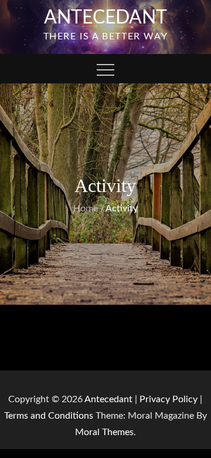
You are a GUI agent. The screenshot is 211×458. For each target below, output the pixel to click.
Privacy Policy (168, 399)
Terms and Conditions (50, 415)
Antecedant (105, 17)
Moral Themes (104, 432)
